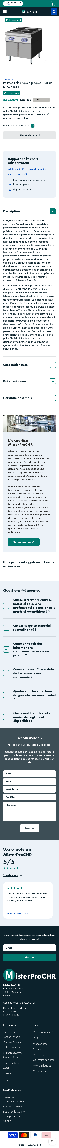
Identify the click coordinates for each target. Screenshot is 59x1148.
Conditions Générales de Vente (43, 1058)
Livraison (7, 1073)
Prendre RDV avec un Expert (14, 1065)
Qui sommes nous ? (43, 1032)
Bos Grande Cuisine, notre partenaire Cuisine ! (14, 1116)
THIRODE (8, 79)
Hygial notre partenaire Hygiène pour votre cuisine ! (13, 1101)
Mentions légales (42, 1065)
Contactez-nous (41, 1071)
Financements (40, 1044)
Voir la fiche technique (16, 125)
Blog (5, 1079)
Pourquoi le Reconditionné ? (11, 1034)
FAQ (35, 1038)
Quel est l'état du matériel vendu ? (12, 1045)
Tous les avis (10, 875)
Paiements (38, 1049)
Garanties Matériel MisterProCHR (13, 1055)
